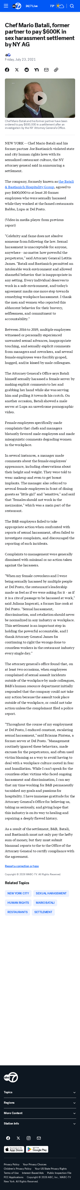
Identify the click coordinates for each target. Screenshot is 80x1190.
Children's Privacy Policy (17, 1168)
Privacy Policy (11, 1164)
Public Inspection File (59, 1173)
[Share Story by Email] (46, 69)
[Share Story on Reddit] (26, 69)
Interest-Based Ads (33, 1173)
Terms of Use (11, 1173)
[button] (5, 5)
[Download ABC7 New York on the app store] (14, 1149)
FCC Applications (13, 1177)
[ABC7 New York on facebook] (8, 1138)
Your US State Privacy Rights (51, 1168)
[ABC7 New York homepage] (16, 6)
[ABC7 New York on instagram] (28, 1138)
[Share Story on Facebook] (7, 69)
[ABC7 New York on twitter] (18, 1138)
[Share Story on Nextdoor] (36, 69)
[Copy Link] (56, 69)
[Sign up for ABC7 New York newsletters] (39, 1138)
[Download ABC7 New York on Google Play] (37, 1149)
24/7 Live (32, 6)
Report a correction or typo (22, 866)
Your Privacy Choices (35, 1164)
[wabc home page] (11, 1077)
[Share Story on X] (16, 69)
